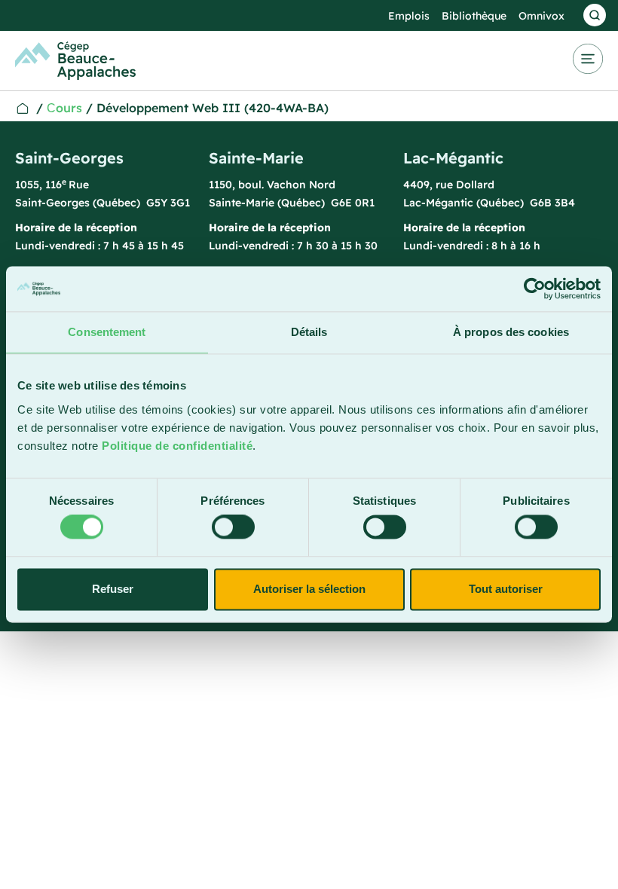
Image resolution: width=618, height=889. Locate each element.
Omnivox (541, 16)
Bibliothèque (474, 16)
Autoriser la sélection (309, 588)
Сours (64, 107)
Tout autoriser (506, 588)
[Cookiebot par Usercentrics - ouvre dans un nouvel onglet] (535, 288)
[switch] (233, 527)
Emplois (409, 16)
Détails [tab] (309, 331)
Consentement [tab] (106, 331)
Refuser (112, 588)
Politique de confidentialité (177, 445)
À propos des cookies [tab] (511, 331)
